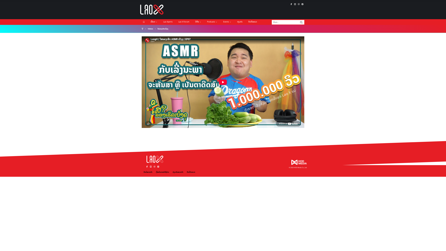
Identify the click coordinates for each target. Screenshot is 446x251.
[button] (291, 4)
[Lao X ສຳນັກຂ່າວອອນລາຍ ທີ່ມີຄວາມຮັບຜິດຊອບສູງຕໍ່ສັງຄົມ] (151, 9)
